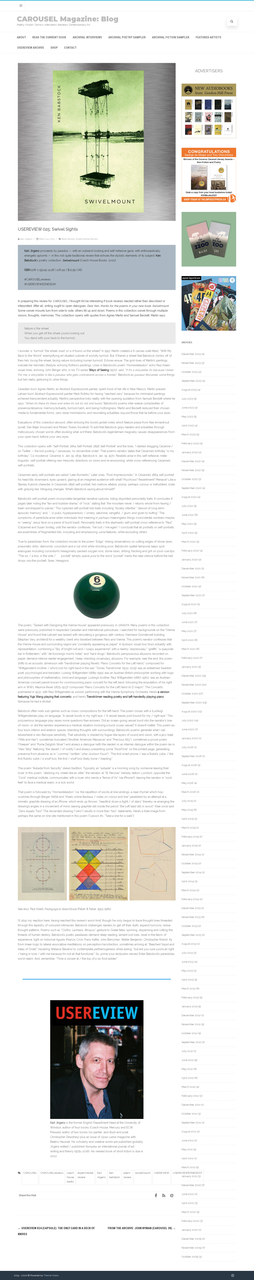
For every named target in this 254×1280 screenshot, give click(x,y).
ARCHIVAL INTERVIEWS (87, 37)
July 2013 (187, 952)
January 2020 (190, 738)
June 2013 (188, 961)
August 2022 (189, 497)
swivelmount (142, 1172)
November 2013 (191, 917)
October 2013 (189, 925)
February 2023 (190, 443)
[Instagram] (21, 6)
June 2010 (188, 1194)
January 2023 (190, 452)
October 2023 (190, 371)
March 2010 (189, 1211)
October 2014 (190, 863)
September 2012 (191, 1042)
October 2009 (190, 1256)
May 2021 (187, 631)
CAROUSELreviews (51, 1172)
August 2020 (189, 711)
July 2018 (187, 747)
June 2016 (188, 774)
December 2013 (191, 908)
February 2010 (190, 1220)
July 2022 (187, 505)
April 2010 (188, 1203)
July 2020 (187, 720)
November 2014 (191, 854)
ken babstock (114, 1175)
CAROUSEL (30, 1172)
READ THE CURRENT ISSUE (49, 37)
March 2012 (188, 1086)
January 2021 (189, 666)
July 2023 (187, 398)
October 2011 (189, 1113)
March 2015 (188, 827)
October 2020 (190, 693)
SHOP (54, 47)
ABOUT (21, 37)
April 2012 (188, 1077)
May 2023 (187, 416)
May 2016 (187, 783)
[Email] (172, 1195)
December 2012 (191, 1015)
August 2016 (189, 765)
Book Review (68, 239)
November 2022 (191, 470)
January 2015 (189, 845)
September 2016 (192, 756)
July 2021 (187, 613)
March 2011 (188, 1167)
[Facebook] (156, 1195)
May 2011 (187, 1149)
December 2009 (191, 1238)
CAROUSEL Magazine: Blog (67, 19)
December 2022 (191, 461)
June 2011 (187, 1140)
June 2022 (188, 514)
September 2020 (192, 702)
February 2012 (190, 1095)
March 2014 (189, 890)
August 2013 (189, 943)
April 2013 (188, 979)
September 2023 (191, 380)
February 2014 (190, 899)
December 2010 (191, 1185)
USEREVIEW (161, 1172)
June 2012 (188, 1060)
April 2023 (188, 425)
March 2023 (189, 434)
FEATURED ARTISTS (208, 37)
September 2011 (191, 1122)
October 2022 (190, 479)
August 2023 (189, 389)
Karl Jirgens (101, 1175)
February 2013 (190, 997)
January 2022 (190, 559)
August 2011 (189, 1131)
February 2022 (190, 550)
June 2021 (188, 622)
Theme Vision (51, 1275)
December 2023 (191, 354)
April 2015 (188, 818)
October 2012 (189, 1033)
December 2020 (191, 675)
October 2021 (189, 586)
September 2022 (191, 488)
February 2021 (190, 657)
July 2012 (187, 1051)
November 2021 (191, 577)
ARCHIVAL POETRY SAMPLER (127, 37)
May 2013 (187, 970)
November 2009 (191, 1247)
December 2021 (191, 568)
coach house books (70, 1177)
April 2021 (188, 640)
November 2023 (191, 362)
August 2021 (189, 604)
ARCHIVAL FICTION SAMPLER (170, 37)
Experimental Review (87, 239)
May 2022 (187, 523)
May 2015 (187, 809)
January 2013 (189, 1006)
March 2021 (188, 648)
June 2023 (188, 407)
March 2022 (189, 541)
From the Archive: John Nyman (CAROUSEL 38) (142, 1228)
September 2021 (191, 595)
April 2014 (188, 881)
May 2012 (187, 1068)
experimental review (85, 1175)
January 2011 (189, 1176)
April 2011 (187, 1158)
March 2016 (189, 791)
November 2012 (191, 1024)
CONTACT (70, 47)
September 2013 (191, 934)
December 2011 (191, 1104)
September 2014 (191, 872)
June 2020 (188, 729)
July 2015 (187, 800)
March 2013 (188, 988)
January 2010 (190, 1229)
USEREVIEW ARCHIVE (30, 47)
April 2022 (188, 532)
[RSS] (164, 1195)
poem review (127, 1175)
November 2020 (191, 684)
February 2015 (190, 836)
